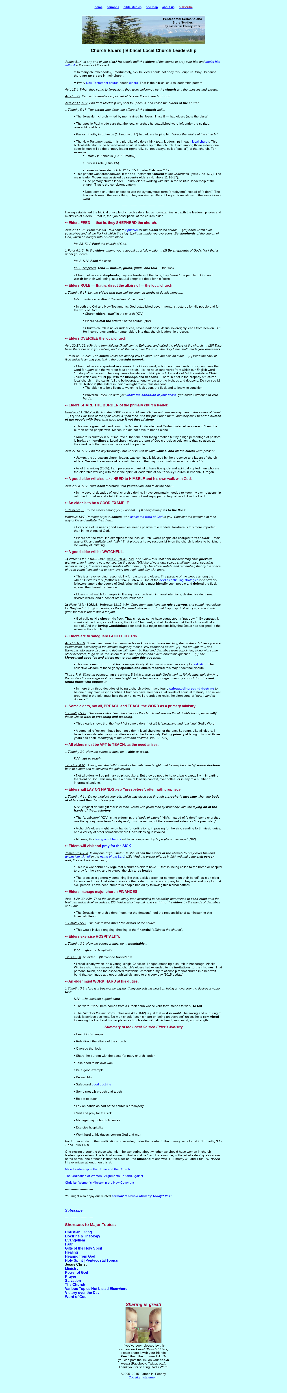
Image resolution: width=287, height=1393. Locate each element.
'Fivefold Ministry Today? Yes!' (148, 1196)
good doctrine (101, 1084)
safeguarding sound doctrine (191, 688)
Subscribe (74, 1210)
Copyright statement (143, 1377)
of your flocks (166, 395)
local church (200, 141)
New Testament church (102, 83)
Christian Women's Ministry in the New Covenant (99, 1182)
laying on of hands (108, 839)
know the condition (141, 395)
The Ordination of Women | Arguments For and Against (104, 1176)
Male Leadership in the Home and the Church (97, 1169)
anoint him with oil (77, 856)
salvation (200, 664)
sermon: (118, 1196)
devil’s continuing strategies (178, 580)
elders (133, 83)
